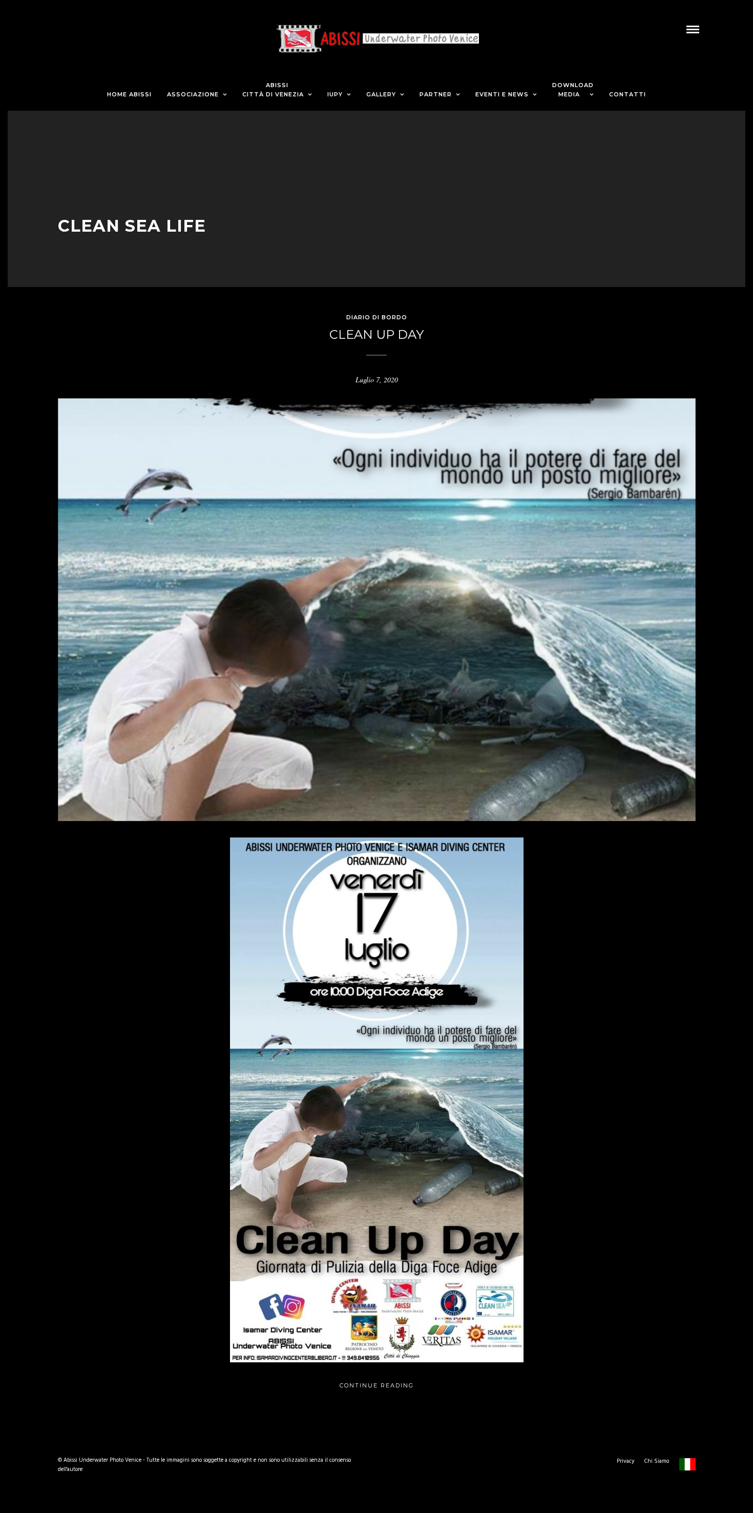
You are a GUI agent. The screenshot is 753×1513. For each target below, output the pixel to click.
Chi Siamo (656, 1461)
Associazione (193, 94)
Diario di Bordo (376, 317)
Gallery (381, 94)
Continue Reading (377, 1385)
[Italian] (687, 1471)
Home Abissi (129, 94)
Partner (436, 94)
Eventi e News (502, 94)
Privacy (625, 1461)
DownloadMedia (573, 89)
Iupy (335, 94)
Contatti (627, 94)
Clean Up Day (376, 334)
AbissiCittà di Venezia (273, 89)
